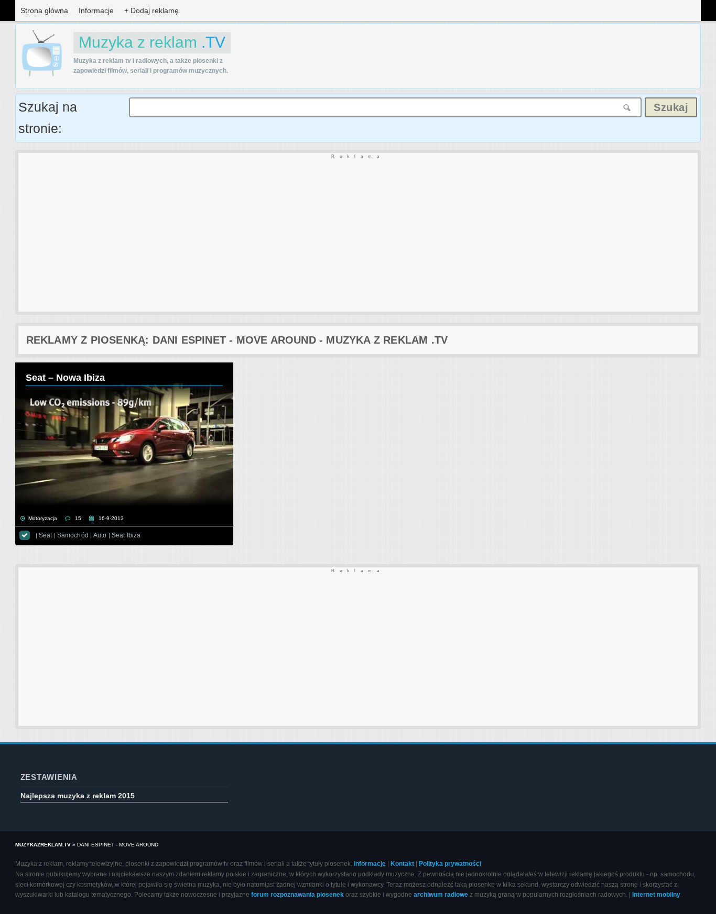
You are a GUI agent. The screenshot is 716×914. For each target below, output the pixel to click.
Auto (99, 535)
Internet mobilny (656, 894)
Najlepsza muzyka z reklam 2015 (77, 795)
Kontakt (402, 863)
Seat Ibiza (126, 535)
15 (78, 518)
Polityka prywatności (450, 863)
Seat (45, 535)
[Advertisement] (332, 233)
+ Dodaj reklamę (151, 10)
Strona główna (44, 10)
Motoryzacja (42, 518)
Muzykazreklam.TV (43, 844)
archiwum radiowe (441, 894)
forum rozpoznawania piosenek (297, 894)
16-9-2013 (111, 518)
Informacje (96, 10)
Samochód (73, 535)
